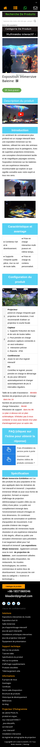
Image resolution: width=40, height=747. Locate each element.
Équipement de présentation (14, 641)
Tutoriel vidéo (8, 653)
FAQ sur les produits (10, 650)
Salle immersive (8, 624)
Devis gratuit (13, 90)
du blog (5, 704)
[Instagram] (8, 603)
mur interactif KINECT (11, 720)
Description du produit (19, 101)
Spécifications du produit (12, 657)
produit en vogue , (10, 716)
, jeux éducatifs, (8, 723)
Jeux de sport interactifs (12, 631)
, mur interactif (8, 730)
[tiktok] (18, 603)
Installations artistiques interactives (17, 634)
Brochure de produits (11, 693)
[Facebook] (3, 603)
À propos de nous (9, 679)
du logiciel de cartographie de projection (19, 737)
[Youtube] (13, 603)
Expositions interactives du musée (16, 617)
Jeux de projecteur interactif (13, 638)
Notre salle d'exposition (12, 690)
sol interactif (7, 727)
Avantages (6, 683)
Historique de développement (14, 697)
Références (7, 700)
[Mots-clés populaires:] (35, 21)
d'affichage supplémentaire (13, 664)
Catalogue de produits (14, 586)
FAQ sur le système (10, 660)
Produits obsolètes (10, 667)
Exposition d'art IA (9, 620)
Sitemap (26, 744)
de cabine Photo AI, (10, 713)
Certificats (6, 686)
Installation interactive (11, 734)
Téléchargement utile (11, 671)
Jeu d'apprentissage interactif (14, 627)
